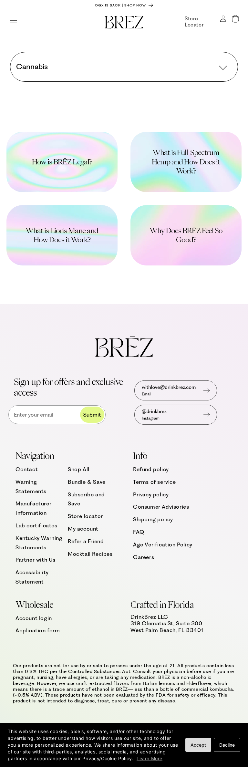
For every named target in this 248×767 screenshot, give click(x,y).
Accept (198, 745)
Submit (92, 414)
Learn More (149, 758)
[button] (13, 22)
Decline (227, 745)
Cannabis (32, 66)
